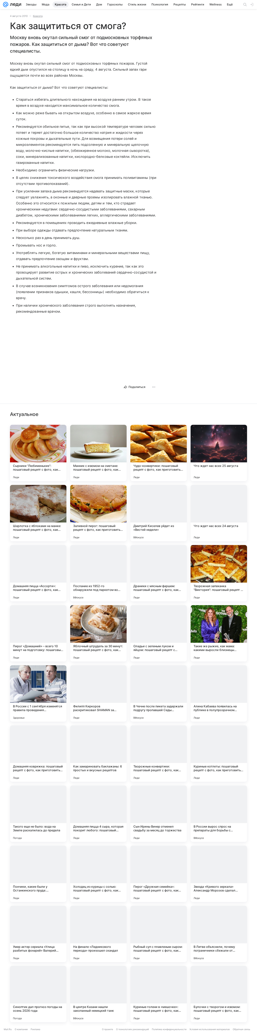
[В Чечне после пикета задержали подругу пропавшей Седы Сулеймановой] (158, 693)
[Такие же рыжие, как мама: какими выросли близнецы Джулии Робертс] (219, 633)
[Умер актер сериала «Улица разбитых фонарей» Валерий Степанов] (38, 934)
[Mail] (5, 4)
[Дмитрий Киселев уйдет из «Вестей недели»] (158, 513)
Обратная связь (241, 1029)
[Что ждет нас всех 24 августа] (219, 513)
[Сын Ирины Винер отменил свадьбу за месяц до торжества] (158, 814)
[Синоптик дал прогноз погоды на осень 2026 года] (38, 994)
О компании (21, 1029)
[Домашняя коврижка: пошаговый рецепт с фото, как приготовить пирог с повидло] (38, 753)
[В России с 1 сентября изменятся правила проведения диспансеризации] (38, 693)
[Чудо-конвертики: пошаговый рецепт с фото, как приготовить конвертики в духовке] (158, 453)
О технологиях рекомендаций (132, 1029)
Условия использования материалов (209, 1029)
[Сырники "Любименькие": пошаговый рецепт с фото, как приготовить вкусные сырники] (38, 453)
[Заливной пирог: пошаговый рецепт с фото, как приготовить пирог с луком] (98, 513)
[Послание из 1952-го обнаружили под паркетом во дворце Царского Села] (98, 573)
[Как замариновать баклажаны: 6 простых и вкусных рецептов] (98, 753)
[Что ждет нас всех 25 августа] (219, 453)
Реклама (35, 1029)
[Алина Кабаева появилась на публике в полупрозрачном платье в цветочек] (219, 693)
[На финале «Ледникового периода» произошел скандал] (98, 934)
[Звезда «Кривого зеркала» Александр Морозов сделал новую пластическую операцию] (219, 874)
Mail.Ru (8, 1029)
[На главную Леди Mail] (14, 4)
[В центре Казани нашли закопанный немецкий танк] (98, 994)
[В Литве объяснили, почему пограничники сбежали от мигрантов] (219, 934)
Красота (38, 15)
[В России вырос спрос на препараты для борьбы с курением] (219, 814)
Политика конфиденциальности (169, 1029)
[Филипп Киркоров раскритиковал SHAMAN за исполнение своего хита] (98, 693)
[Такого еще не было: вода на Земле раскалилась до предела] (38, 814)
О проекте (107, 1029)
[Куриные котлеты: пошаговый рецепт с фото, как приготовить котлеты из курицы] (219, 753)
